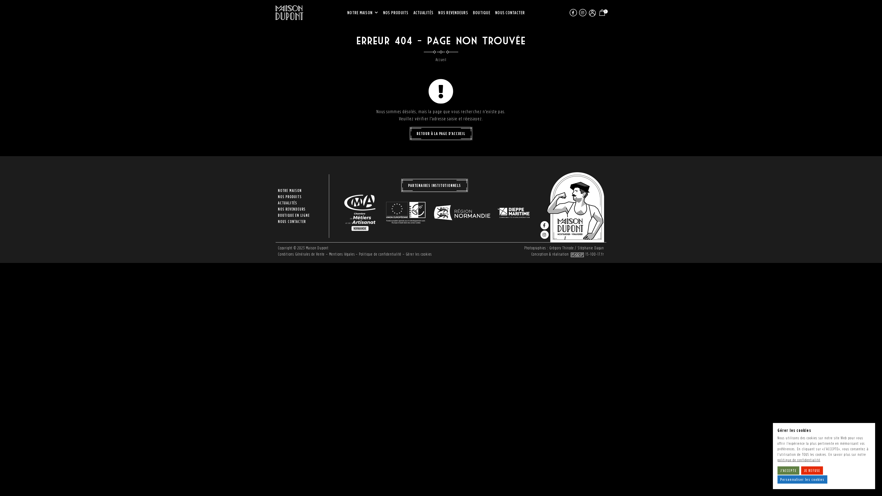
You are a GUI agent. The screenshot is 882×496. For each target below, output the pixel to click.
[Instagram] (582, 12)
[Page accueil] (289, 12)
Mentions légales (342, 254)
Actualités (423, 12)
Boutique (481, 12)
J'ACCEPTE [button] (788, 470)
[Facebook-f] (573, 12)
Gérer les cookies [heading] (794, 430)
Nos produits (396, 12)
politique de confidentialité (798, 460)
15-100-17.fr (594, 254)
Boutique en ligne (294, 215)
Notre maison (360, 12)
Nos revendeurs (453, 12)
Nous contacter (510, 12)
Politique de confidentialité (380, 254)
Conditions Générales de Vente (301, 254)
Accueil (441, 59)
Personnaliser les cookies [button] (802, 479)
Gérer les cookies (419, 254)
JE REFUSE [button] (812, 470)
